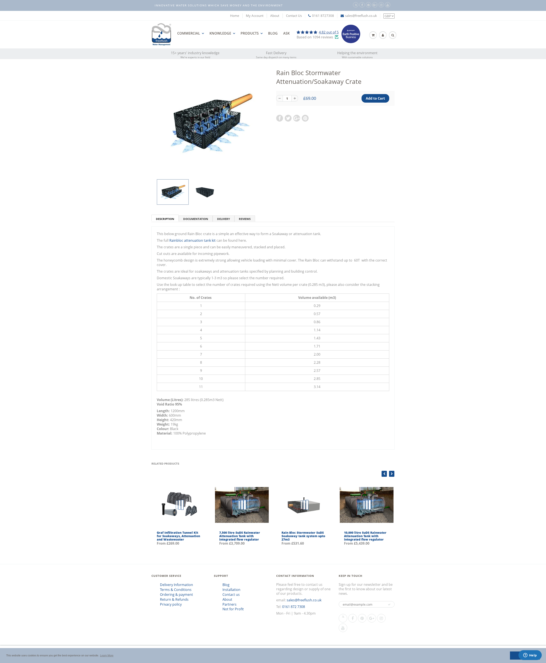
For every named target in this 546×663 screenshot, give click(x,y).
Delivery (223, 219)
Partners (229, 604)
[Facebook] (362, 4)
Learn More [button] (106, 655)
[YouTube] (387, 4)
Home (234, 15)
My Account (254, 15)
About (274, 15)
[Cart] (373, 35)
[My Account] (383, 35)
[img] (318, 32)
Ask (286, 33)
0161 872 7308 (293, 606)
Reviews (245, 219)
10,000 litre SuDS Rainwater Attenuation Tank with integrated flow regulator (365, 536)
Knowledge (220, 33)
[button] (389, 604)
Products (250, 33)
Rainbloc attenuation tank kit (192, 240)
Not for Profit (233, 609)
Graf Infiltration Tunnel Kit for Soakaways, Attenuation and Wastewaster (178, 536)
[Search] (393, 35)
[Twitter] (355, 4)
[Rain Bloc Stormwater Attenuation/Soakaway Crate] (210, 123)
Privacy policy (171, 604)
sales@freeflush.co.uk (361, 15)
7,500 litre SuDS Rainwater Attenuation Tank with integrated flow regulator (239, 536)
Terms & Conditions (176, 589)
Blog (273, 33)
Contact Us (294, 15)
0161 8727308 (323, 15)
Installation (231, 589)
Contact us (231, 594)
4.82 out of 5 (329, 32)
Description (165, 219)
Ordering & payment (176, 594)
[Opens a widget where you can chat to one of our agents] (530, 655)
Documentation (195, 219)
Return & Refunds (174, 599)
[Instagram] (381, 4)
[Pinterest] (368, 4)
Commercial (188, 33)
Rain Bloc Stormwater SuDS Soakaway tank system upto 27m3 (303, 536)
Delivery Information (176, 584)
